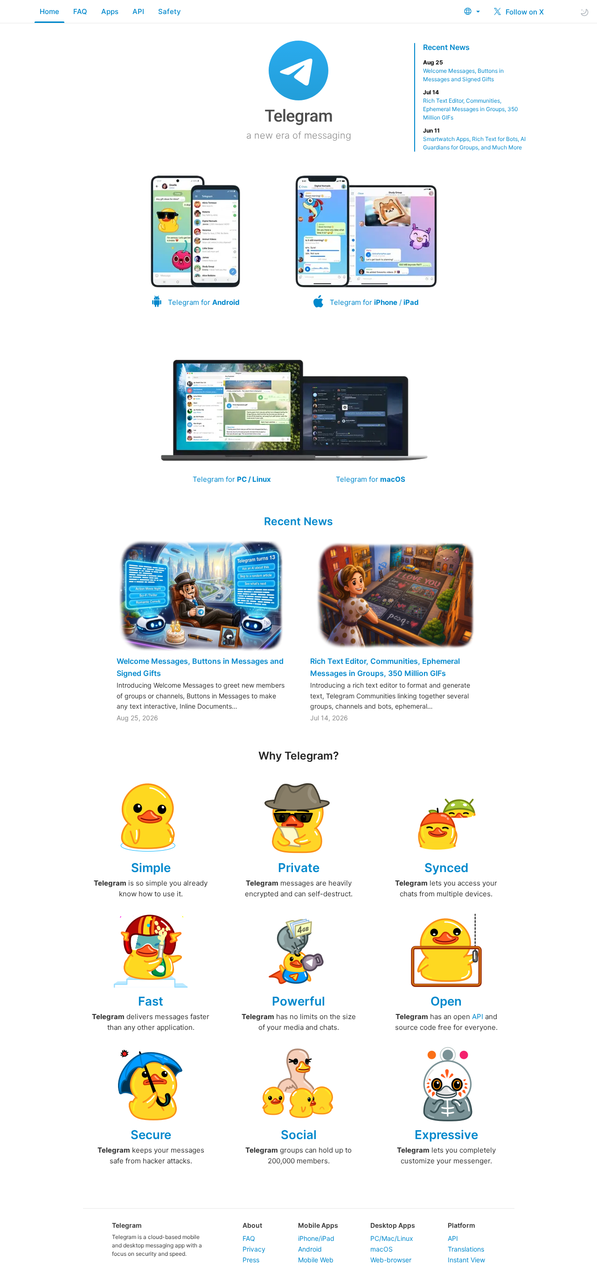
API (138, 11)
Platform (461, 1225)
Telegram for (204, 302)
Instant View (466, 1260)
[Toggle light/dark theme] (584, 12)
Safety (169, 11)
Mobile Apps (318, 1225)
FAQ (80, 11)
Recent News (446, 47)
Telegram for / (374, 302)
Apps (109, 11)
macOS (381, 1249)
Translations (466, 1249)
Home (49, 11)
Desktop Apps (392, 1225)
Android (310, 1249)
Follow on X (524, 11)
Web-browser (390, 1260)
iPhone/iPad (316, 1238)
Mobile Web (315, 1260)
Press (251, 1260)
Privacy (254, 1249)
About (252, 1225)
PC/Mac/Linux (391, 1238)
